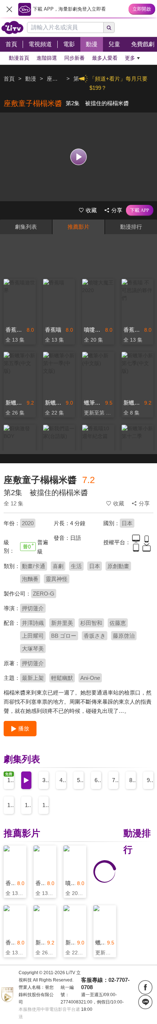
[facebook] (145, 987)
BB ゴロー (63, 636)
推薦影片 (78, 227)
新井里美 (62, 623)
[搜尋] (109, 27)
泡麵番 (30, 579)
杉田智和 (91, 623)
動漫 (30, 78)
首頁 (9, 78)
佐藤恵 (118, 623)
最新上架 (33, 678)
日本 (127, 523)
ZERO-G (43, 593)
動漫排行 (131, 227)
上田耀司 (33, 636)
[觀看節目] (78, 156)
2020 (28, 523)
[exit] (9, 9)
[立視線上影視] (12, 27)
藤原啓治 (124, 636)
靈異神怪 (57, 579)
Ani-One (90, 678)
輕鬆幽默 (62, 678)
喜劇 (58, 566)
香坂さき (95, 636)
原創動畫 (118, 566)
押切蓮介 (33, 608)
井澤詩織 (33, 623)
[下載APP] (139, 210)
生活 (76, 566)
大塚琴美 (33, 648)
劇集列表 (26, 227)
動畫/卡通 (33, 566)
